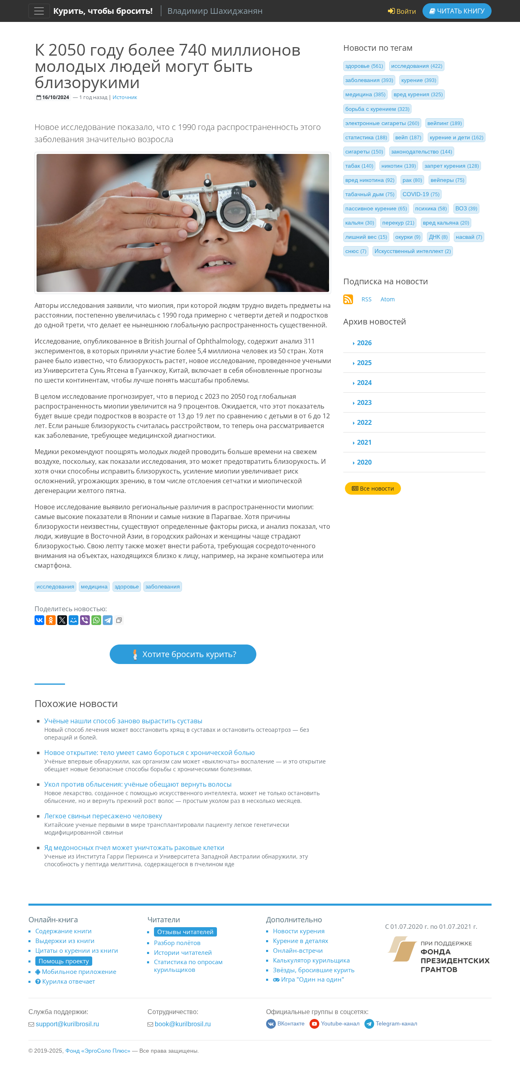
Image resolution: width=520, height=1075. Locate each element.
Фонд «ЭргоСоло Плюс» (97, 1051)
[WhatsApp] (96, 620)
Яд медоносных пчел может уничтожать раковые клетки (134, 847)
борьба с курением (377, 108)
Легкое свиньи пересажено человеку (103, 815)
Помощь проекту (64, 961)
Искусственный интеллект (413, 251)
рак (412, 180)
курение (418, 80)
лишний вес (366, 237)
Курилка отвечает (68, 981)
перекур (398, 222)
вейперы (447, 180)
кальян (359, 222)
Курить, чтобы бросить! (103, 10)
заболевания (162, 586)
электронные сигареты (382, 123)
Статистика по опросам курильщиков (188, 965)
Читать (460, 10)
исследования (55, 586)
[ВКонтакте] (39, 620)
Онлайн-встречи (298, 950)
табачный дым (369, 194)
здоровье (127, 586)
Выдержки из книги (65, 941)
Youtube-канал (340, 1024)
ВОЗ (466, 208)
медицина (94, 586)
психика (431, 208)
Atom (388, 299)
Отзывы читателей (185, 932)
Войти (405, 11)
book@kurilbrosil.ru (183, 1023)
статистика (366, 137)
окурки (407, 237)
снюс (355, 251)
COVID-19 (421, 194)
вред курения (418, 94)
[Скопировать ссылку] (119, 620)
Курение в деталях (300, 941)
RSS (367, 299)
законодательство (421, 151)
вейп (408, 137)
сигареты (364, 151)
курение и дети (456, 137)
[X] (62, 620)
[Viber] (85, 620)
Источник (125, 97)
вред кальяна (446, 222)
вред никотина (369, 180)
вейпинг (444, 123)
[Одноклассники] (51, 620)
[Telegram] (108, 620)
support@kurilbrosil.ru (67, 1023)
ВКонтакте (291, 1024)
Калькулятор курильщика (311, 960)
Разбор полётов (177, 943)
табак (359, 165)
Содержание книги (63, 931)
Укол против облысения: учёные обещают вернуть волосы (138, 784)
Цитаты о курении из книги (76, 950)
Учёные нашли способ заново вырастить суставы (123, 720)
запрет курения (452, 165)
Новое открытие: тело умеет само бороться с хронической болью (149, 752)
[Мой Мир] (73, 620)
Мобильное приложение (79, 971)
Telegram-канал (396, 1024)
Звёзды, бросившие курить (314, 970)
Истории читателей (183, 952)
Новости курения (299, 931)
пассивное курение (376, 208)
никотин (398, 165)
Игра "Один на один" (312, 979)
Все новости (376, 488)
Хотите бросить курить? (188, 654)
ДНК (438, 237)
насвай (469, 237)
